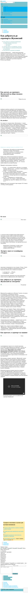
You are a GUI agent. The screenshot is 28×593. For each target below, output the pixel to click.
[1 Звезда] (3, 548)
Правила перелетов (7, 12)
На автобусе (9, 44)
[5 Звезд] (23, 548)
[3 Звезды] (13, 548)
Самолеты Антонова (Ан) (12, 11)
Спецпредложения (7, 14)
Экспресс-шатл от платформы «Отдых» (12, 46)
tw (1, 3)
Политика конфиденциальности (10, 587)
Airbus (7, 8)
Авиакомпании (6, 13)
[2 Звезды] (8, 548)
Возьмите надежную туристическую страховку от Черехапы (12, 535)
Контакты (5, 583)
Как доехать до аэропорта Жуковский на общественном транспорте (12, 42)
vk (2, 3)
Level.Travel (12, 538)
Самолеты (5, 6)
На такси (8, 45)
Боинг (7, 7)
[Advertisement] (14, 76)
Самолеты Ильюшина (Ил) (12, 9)
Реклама (5, 582)
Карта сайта (6, 584)
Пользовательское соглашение (10, 585)
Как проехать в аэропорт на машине (11, 50)
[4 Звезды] (18, 548)
